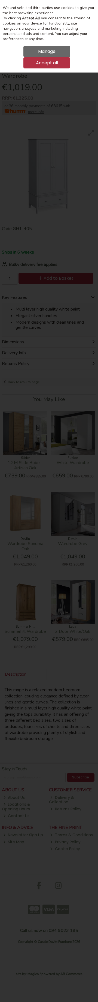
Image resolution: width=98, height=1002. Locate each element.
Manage (47, 51)
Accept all (47, 63)
